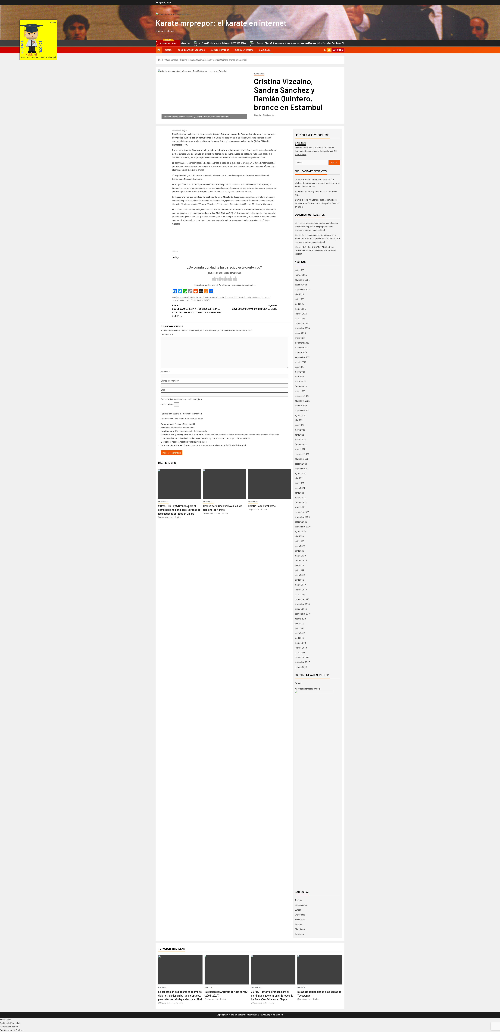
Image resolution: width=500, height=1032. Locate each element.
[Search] (325, 50)
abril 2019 (299, 580)
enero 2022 (300, 449)
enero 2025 (300, 318)
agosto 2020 (300, 531)
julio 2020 (299, 536)
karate (241, 297)
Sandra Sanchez (197, 300)
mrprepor (266, 297)
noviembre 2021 (302, 459)
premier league (178, 300)
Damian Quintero (210, 297)
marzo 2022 (300, 439)
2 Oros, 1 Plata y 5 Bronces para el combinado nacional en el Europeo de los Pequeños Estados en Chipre (236, 43)
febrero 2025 (301, 314)
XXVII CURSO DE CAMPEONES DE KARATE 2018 (254, 307)
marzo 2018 (300, 643)
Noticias (298, 924)
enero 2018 (300, 652)
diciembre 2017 (302, 657)
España (221, 297)
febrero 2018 (301, 648)
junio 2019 (299, 570)
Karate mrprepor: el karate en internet (221, 22)
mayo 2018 (300, 633)
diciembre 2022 (302, 396)
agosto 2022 (300, 415)
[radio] (214, 279)
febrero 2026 (301, 275)
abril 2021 (299, 493)
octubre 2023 (301, 352)
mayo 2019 (300, 575)
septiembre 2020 (303, 527)
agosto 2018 (300, 619)
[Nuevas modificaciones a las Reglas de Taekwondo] (319, 969)
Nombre (165, 371)
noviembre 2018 (302, 604)
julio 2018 (299, 623)
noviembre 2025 (302, 280)
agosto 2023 (300, 362)
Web (163, 390)
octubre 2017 (301, 667)
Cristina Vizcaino (196, 297)
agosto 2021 (300, 473)
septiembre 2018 (303, 614)
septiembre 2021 (303, 468)
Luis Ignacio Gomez (253, 297)
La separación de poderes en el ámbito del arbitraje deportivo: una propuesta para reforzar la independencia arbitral (317, 183)
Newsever (264, 1015)
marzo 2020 (300, 556)
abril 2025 (299, 304)
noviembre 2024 (302, 328)
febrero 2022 (301, 444)
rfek (187, 300)
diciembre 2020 (302, 512)
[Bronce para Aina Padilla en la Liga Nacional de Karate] (224, 484)
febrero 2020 (301, 560)
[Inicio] (158, 50)
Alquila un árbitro (244, 50)
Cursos (298, 910)
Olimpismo (300, 929)
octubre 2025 (301, 285)
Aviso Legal (5, 1019)
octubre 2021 (301, 464)
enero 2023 (300, 391)
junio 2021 (299, 483)
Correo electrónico (170, 381)
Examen (168, 50)
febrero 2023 (301, 386)
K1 (236, 297)
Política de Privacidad (192, 414)
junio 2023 (299, 367)
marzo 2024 (300, 333)
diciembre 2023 (302, 343)
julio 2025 (299, 294)
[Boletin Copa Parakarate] (269, 484)
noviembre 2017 (302, 662)
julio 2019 (299, 565)
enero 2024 (300, 338)
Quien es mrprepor (219, 50)
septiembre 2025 (303, 289)
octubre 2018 (301, 609)
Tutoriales (299, 934)
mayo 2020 (300, 546)
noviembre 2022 (302, 401)
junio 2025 (299, 299)
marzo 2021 (300, 497)
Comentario (167, 334)
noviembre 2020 (302, 517)
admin (258, 115)
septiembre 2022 (303, 410)
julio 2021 (299, 478)
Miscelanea (300, 919)
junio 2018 (299, 628)
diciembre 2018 (302, 599)
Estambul (229, 297)
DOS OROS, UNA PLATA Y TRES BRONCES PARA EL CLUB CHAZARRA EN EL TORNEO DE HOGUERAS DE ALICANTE (196, 310)
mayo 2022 (300, 430)
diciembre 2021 (302, 454)
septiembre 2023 (303, 357)
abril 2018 (299, 638)
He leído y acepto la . (182, 414)
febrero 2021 (301, 502)
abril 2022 (299, 435)
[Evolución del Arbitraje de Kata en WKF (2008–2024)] (227, 969)
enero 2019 (300, 594)
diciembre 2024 (302, 323)
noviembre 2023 (302, 347)
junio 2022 (299, 425)
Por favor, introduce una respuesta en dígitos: (181, 399)
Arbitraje (298, 900)
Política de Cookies (9, 1026)
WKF (207, 300)
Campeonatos (259, 74)
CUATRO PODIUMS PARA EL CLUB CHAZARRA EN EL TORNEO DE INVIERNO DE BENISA (315, 250)
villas (297, 247)
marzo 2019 (300, 585)
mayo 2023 (300, 372)
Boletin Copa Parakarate (262, 506)
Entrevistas (300, 915)
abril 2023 (299, 376)
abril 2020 (299, 551)
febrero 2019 (301, 590)
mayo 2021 (300, 488)
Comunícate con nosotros (191, 50)
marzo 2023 (300, 381)
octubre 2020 (301, 522)
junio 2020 (299, 541)
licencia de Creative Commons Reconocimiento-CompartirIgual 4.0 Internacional (316, 151)
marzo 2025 (300, 309)
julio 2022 (299, 420)
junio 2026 (299, 270)
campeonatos (182, 297)
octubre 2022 (301, 405)
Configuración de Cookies (11, 1030)
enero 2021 (300, 507)
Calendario (265, 50)
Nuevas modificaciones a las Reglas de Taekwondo (315, 43)
